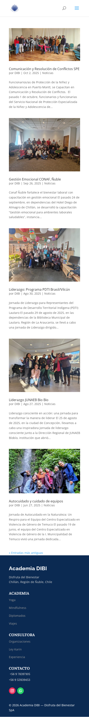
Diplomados (17, 616)
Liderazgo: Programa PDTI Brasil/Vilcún (39, 289)
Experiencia (17, 657)
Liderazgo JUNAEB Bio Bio (28, 400)
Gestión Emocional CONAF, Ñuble (35, 179)
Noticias (47, 73)
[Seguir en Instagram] (12, 690)
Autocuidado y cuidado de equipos (36, 501)
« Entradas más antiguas (26, 553)
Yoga (12, 600)
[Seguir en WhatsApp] (20, 690)
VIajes (13, 623)
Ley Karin (15, 649)
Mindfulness (17, 608)
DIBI (17, 73)
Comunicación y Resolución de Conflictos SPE (44, 69)
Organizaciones (19, 641)
